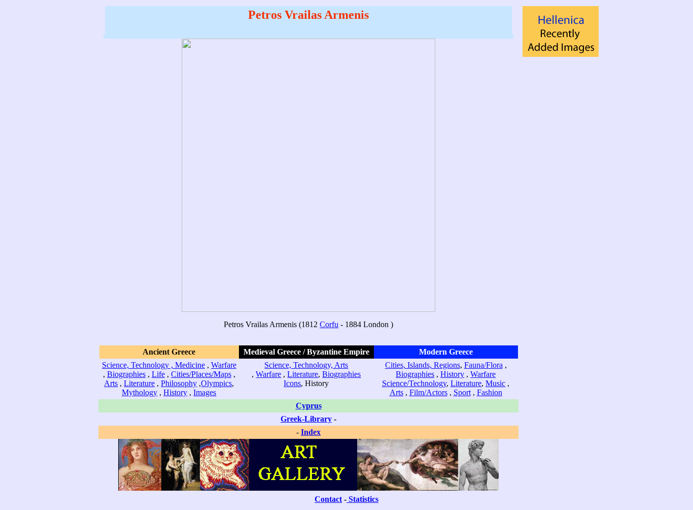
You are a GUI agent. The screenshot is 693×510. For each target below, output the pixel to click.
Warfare (223, 365)
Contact (328, 499)
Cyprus (309, 405)
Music (495, 383)
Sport (462, 392)
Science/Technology (414, 383)
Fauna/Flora (483, 365)
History (175, 392)
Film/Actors (428, 392)
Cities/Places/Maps (201, 374)
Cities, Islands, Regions (422, 365)
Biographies (126, 374)
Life (158, 374)
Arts (111, 383)
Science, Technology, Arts (306, 365)
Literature (139, 383)
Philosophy (179, 383)
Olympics (216, 383)
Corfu (329, 324)
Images (204, 392)
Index (311, 432)
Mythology (139, 392)
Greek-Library (306, 419)
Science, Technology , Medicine (153, 365)
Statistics (363, 499)
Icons (292, 383)
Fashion (489, 392)
